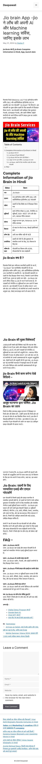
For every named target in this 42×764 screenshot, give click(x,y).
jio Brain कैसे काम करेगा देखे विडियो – (19, 157)
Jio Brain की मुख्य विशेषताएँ (16, 155)
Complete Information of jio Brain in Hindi (21, 150)
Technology (10, 624)
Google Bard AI (14, 612)
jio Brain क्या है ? (14, 153)
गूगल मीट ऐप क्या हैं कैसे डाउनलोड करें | (20, 618)
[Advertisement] (21, 77)
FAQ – (8, 167)
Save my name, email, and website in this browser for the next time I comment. (20, 697)
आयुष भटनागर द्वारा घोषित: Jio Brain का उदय (21, 160)
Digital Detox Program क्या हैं (19, 610)
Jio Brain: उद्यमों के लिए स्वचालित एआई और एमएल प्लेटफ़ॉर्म (22, 163)
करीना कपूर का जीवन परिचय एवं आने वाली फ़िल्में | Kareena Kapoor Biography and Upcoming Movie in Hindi (20, 734)
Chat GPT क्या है (14, 615)
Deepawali (9, 5)
